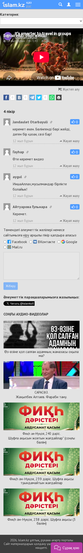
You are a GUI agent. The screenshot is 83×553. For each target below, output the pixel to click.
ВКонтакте (46, 242)
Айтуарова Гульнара (30, 206)
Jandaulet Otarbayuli (30, 122)
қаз (29, 2)
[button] (75, 121)
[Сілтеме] (51, 122)
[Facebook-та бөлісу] (6, 97)
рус (28, 6)
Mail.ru (17, 247)
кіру (26, 235)
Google (71, 242)
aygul (17, 176)
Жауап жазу (71, 141)
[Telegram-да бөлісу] (32, 97)
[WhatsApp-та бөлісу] (52, 97)
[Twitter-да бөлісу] (39, 97)
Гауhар (18, 152)
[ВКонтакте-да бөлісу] (19, 97)
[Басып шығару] (59, 97)
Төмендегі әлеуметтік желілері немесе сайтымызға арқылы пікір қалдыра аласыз (39, 232)
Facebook (19, 242)
